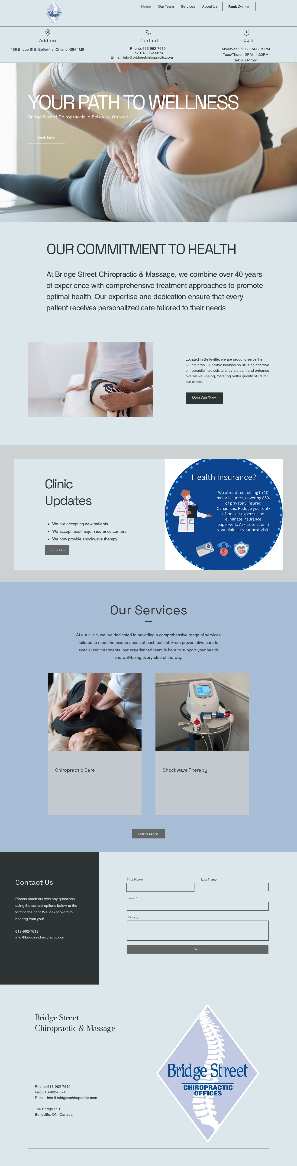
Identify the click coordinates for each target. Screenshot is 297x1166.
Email (131, 898)
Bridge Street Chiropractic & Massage (75, 1023)
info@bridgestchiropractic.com (148, 57)
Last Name (209, 879)
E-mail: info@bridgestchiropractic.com (66, 1098)
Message (133, 916)
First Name (135, 879)
